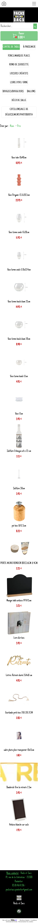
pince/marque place (19, 55)
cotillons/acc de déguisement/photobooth (19, 112)
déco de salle (19, 100)
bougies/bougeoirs (13, 91)
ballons (31, 91)
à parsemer (29, 47)
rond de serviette (19, 64)
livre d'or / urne (19, 82)
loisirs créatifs (19, 73)
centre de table (11, 47)
